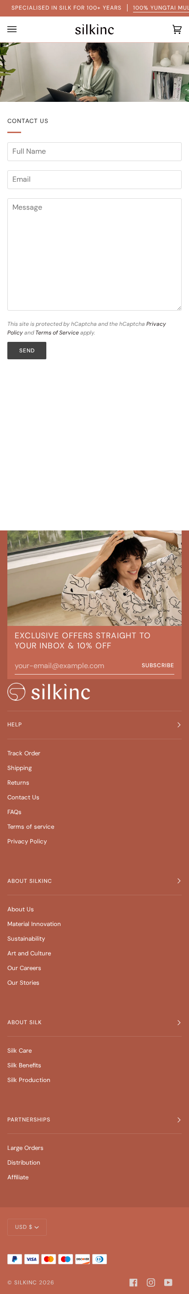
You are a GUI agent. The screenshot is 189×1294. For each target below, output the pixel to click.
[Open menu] (14, 29)
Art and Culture (29, 953)
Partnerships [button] (28, 1119)
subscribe (158, 665)
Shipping (19, 768)
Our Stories (23, 983)
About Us (20, 909)
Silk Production (28, 1080)
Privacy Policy (27, 841)
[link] (48, 692)
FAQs (14, 812)
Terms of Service (57, 332)
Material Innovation (34, 924)
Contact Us (23, 797)
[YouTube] (168, 1282)
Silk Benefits (24, 1065)
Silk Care (19, 1050)
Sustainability (26, 939)
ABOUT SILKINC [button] (29, 881)
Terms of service (30, 827)
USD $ (24, 1227)
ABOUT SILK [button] (24, 1022)
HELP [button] (14, 724)
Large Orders (25, 1148)
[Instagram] (151, 1282)
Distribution (23, 1162)
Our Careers (24, 968)
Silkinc (25, 1282)
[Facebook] (133, 1282)
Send (27, 350)
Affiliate (17, 1177)
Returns (18, 782)
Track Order (23, 753)
